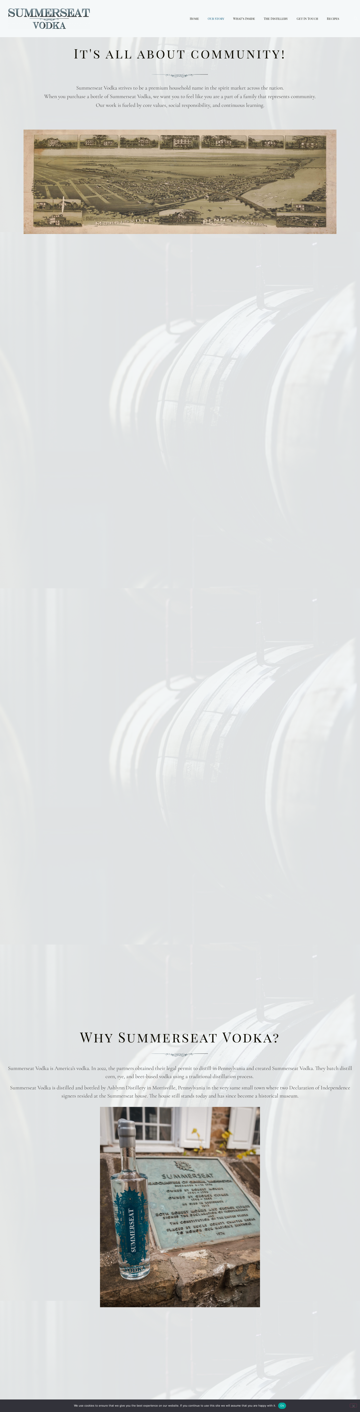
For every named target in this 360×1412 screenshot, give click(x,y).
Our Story (216, 18)
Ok (282, 1405)
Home (194, 18)
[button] (356, 18)
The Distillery (276, 18)
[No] (353, 1405)
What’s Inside (244, 18)
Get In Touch (307, 18)
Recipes (333, 18)
